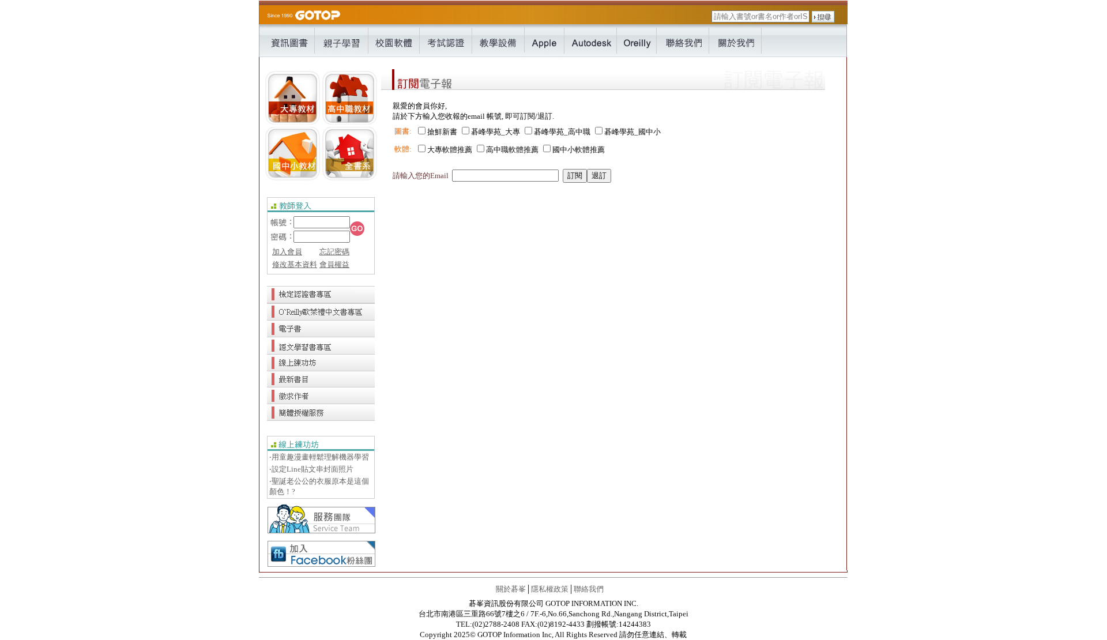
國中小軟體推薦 (578, 149)
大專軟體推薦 (449, 149)
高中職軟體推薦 (512, 149)
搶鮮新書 (442, 131)
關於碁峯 (511, 589)
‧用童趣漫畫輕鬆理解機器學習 (319, 457)
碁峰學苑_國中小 (632, 131)
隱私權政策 (549, 589)
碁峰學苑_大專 (495, 131)
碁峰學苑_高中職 (562, 131)
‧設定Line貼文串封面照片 (311, 469)
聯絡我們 (589, 589)
